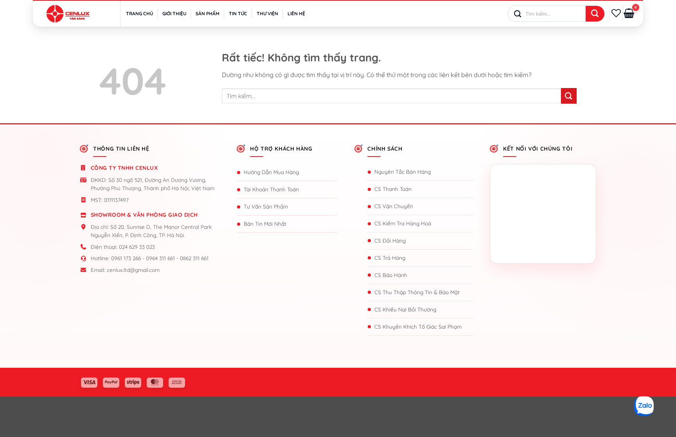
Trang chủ (139, 13)
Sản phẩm (207, 13)
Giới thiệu (174, 13)
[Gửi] (595, 14)
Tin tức (238, 13)
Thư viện (267, 13)
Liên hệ (296, 13)
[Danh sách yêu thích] (616, 13)
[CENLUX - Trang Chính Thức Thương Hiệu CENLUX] (68, 13)
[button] (629, 13)
